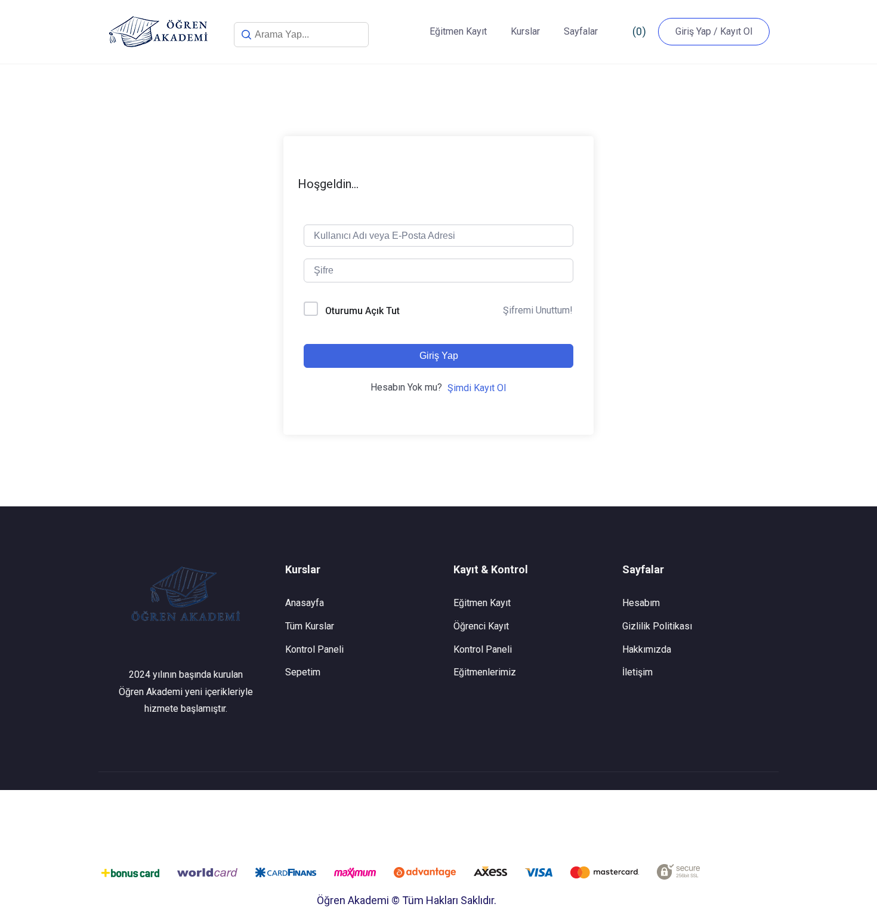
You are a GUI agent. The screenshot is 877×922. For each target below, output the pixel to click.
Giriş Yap (438, 356)
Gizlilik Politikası (657, 626)
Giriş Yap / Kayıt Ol (713, 31)
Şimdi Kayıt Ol (476, 388)
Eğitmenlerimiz (484, 672)
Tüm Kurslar (309, 626)
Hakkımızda (646, 649)
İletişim (637, 672)
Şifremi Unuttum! (538, 310)
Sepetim (302, 672)
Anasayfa (304, 602)
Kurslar (525, 31)
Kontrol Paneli (314, 649)
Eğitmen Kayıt (458, 31)
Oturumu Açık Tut (362, 310)
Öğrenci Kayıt (481, 626)
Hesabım (641, 602)
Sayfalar (581, 31)
